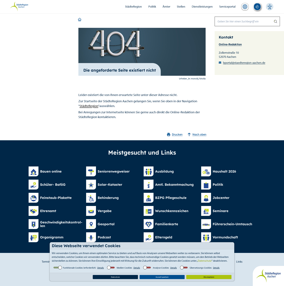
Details (100, 267)
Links (239, 261)
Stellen (181, 6)
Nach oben (199, 134)
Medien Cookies (124, 267)
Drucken (177, 134)
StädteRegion (133, 6)
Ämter (166, 6)
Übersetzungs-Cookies (201, 267)
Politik (152, 6)
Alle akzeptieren (208, 277)
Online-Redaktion (230, 44)
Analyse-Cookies (161, 267)
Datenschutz (205, 260)
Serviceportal (227, 6)
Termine (47, 261)
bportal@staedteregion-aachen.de (244, 63)
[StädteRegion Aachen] (19, 6)
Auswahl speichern (162, 277)
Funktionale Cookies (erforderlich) (79, 267)
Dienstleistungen (202, 6)
